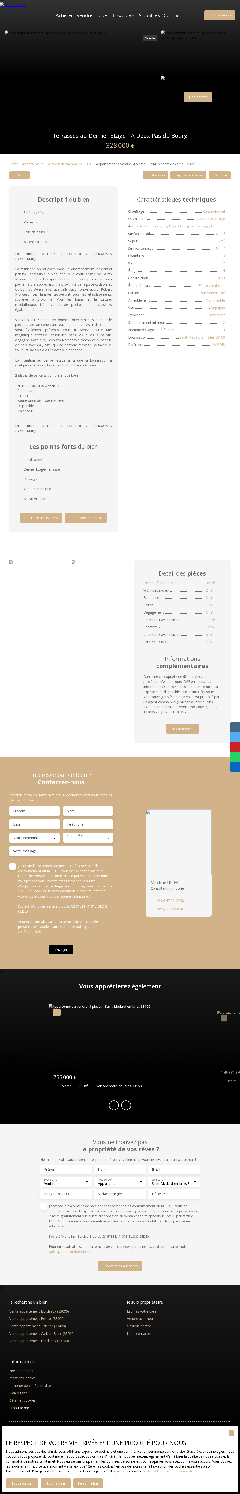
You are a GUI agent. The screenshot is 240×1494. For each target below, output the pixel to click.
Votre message (25, 851)
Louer (102, 15)
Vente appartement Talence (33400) (37, 1326)
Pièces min (160, 1194)
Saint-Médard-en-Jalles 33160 (69, 164)
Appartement (32, 164)
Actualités (149, 15)
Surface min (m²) (111, 1194)
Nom (71, 811)
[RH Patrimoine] (22, 15)
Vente (14, 164)
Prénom (19, 811)
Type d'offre (50, 1179)
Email (17, 824)
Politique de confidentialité (30, 1385)
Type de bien (105, 1179)
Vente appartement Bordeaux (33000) (39, 1311)
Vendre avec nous (140, 1318)
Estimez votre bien (141, 1311)
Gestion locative (139, 1326)
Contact (172, 15)
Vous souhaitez (75, 835)
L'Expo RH (124, 15)
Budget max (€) (56, 1194)
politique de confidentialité (69, 1251)
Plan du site (18, 1393)
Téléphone (75, 824)
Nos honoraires (21, 1371)
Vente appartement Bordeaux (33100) (39, 1341)
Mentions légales (22, 1378)
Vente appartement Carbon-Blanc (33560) (42, 1333)
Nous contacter (139, 1333)
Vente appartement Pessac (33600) (36, 1318)
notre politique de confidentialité (168, 1471)
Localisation (158, 1179)
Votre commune (26, 838)
